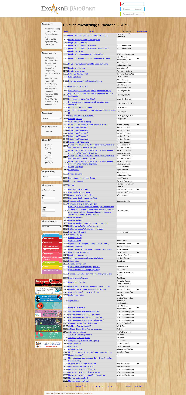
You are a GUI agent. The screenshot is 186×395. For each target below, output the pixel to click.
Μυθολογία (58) (51, 84)
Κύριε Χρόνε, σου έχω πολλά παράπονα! (83, 292)
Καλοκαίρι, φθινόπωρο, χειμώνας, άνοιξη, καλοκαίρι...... (89, 124)
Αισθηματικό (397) (52, 58)
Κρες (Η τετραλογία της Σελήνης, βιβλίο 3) (84, 267)
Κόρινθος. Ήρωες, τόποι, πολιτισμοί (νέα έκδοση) (87, 289)
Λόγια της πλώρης (75, 349)
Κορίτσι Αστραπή (74, 241)
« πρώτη (69, 386)
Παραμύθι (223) (51, 91)
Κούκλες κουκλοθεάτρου (77, 255)
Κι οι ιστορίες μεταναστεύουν (79, 192)
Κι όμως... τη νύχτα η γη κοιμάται (80, 195)
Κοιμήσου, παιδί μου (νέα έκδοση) (81, 201)
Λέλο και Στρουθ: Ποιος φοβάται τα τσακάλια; (85, 317)
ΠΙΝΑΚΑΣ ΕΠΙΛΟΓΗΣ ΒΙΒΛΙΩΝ (52, 258)
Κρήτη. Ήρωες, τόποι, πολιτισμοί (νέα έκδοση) (85, 258)
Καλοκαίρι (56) (50, 39)
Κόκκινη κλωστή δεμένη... (78, 278)
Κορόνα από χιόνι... (75, 246)
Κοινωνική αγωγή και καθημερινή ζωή (82, 204)
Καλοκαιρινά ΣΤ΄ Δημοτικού (78, 142)
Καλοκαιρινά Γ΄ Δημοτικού (78, 133)
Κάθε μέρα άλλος (74, 77)
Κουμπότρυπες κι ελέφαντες (79, 252)
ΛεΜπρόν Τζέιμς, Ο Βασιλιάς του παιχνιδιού (85, 329)
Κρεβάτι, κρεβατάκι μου (77, 264)
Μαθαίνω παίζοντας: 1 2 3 (78, 378)
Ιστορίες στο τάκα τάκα (76, 68)
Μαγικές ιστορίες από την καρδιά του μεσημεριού (86, 375)
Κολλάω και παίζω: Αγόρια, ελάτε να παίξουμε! (85, 229)
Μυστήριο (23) (50, 86)
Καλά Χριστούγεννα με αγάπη (79, 122)
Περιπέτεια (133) (51, 94)
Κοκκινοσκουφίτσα (75, 217)
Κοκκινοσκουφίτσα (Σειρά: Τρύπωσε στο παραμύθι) (87, 223)
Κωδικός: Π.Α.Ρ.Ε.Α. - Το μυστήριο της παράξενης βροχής (90, 274)
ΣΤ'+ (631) (49, 163)
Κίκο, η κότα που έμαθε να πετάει (80, 116)
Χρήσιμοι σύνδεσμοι (51, 270)
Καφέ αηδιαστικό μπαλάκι (78, 189)
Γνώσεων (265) (51, 31)
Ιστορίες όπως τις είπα (76, 71)
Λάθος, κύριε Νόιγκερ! (76, 307)
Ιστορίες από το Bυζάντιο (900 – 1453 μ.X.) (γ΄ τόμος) (88, 35)
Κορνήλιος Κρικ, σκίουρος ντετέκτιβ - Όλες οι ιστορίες (88, 243)
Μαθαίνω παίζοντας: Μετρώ (78, 381)
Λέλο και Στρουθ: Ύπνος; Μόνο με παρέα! (84, 314)
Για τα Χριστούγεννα (52, 250)
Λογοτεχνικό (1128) (52, 29)
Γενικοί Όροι (50, 393)
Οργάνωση (47, 235)
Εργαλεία (47, 266)
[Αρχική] (68, 9)
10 (118, 386)
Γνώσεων (48, 242)
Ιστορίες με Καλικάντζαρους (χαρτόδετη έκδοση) (86, 54)
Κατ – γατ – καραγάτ (75, 181)
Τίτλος (91, 31)
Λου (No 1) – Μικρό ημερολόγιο (80, 335)
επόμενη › (129, 386)
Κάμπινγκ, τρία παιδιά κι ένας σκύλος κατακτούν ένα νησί (89, 91)
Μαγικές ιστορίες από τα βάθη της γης (82, 369)
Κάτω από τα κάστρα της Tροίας (80, 107)
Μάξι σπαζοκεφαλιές (76, 355)
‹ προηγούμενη (81, 386)
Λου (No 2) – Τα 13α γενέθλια (79, 338)
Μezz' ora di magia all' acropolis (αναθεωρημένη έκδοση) (90, 352)
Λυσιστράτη (72, 346)
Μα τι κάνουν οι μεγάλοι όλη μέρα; (81, 366)
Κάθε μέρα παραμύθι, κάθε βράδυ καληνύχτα (85, 81)
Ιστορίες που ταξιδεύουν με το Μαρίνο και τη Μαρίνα (88, 64)
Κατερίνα (71, 185)
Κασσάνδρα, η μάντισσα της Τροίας (81, 178)
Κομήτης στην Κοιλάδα (77, 232)
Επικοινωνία (88, 393)
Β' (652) (48, 150)
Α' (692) (48, 148)
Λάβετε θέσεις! (73, 301)
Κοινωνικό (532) (51, 78)
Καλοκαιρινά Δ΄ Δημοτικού (78, 136)
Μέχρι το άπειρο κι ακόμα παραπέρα (82, 363)
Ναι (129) (48, 131)
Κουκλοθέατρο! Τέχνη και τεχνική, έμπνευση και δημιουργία (90, 249)
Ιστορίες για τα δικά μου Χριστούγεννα (82, 45)
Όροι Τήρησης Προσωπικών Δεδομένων (69, 393)
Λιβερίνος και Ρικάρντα (77, 332)
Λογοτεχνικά (49, 238)
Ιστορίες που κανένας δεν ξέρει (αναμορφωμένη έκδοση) (89, 58)
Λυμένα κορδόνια (74, 343)
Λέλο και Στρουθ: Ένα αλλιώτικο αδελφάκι (84, 312)
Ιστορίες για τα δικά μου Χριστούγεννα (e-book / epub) (88, 48)
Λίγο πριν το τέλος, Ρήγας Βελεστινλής (83, 323)
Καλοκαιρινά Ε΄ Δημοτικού (78, 139)
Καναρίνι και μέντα (75, 174)
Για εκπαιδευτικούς (51, 246)
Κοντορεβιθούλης (75, 235)
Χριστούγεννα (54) (52, 42)
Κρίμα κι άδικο (73, 261)
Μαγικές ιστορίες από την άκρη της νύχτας (84, 372)
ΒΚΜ (66, 31)
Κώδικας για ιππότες (76, 295)
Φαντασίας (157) (51, 102)
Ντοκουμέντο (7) (51, 89)
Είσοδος (126, 9)
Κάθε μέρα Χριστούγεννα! (78, 74)
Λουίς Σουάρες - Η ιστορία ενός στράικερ (83, 341)
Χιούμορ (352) (50, 104)
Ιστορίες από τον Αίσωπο (77, 43)
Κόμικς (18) (49, 81)
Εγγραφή (138, 9)
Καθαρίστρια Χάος (75, 119)
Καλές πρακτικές (49, 263)
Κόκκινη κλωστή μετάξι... (77, 282)
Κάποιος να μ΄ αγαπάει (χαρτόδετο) (81, 99)
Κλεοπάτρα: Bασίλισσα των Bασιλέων (82, 198)
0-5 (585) (48, 145)
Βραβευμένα (49, 253)
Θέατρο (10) (49, 68)
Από (44, 195)
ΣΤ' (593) (48, 160)
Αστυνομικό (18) (51, 60)
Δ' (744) (48, 155)
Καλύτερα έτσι (73, 170)
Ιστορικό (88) (50, 71)
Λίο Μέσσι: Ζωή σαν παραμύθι (79, 326)
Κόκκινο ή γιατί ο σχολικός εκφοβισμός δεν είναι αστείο (89, 286)
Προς (44, 207)
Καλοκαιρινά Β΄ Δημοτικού (78, 130)
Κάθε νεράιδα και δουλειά (78, 86)
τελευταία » (139, 386)
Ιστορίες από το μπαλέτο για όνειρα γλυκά (84, 40)
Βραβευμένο (141, 31)
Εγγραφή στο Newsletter (132, 14)
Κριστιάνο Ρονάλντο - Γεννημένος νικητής (84, 270)
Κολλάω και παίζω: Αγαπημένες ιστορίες (83, 226)
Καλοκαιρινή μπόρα (75, 167)
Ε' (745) (48, 158)
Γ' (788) (48, 153)
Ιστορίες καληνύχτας (76, 51)
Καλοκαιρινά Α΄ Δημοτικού (78, 127)
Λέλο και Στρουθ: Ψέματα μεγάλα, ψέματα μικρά (86, 320)
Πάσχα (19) (49, 44)
